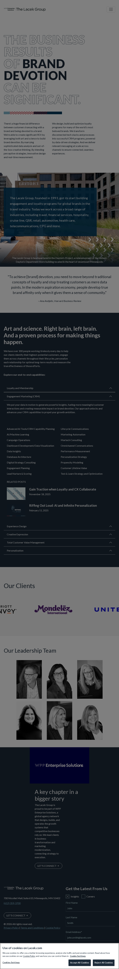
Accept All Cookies (79, 962)
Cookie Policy (29, 956)
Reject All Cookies (104, 962)
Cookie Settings (78, 956)
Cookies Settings (11, 962)
